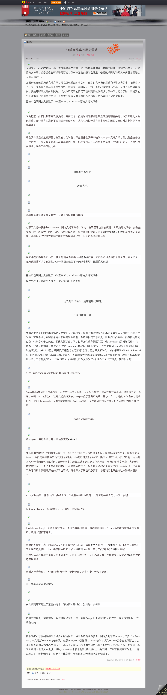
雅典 (92, 55)
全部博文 (101, 689)
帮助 (60, 689)
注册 (45, 2)
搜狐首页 (93, 689)
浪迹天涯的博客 (34, 21)
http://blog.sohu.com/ (53, 669)
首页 (51, 21)
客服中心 (66, 689)
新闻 (106, 689)
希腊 (78, 55)
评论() (138, 59)
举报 (79, 689)
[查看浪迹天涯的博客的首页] (47, 21)
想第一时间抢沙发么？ (43, 673)
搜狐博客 (86, 689)
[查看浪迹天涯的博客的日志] (55, 21)
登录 (40, 2)
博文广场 (70, 2)
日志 (59, 21)
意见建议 (74, 689)
